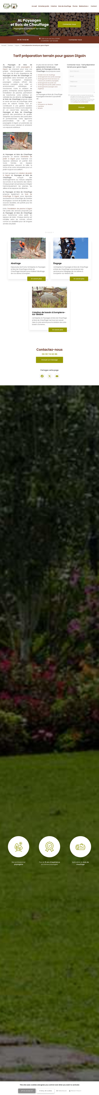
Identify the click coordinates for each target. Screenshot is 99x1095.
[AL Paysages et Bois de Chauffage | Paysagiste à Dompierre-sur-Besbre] (10, 6)
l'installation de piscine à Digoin (19, 208)
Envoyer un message (49, 360)
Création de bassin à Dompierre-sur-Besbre (48, 313)
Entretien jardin (43, 6)
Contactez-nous (69, 24)
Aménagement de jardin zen (47, 83)
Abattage (16, 263)
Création (54, 6)
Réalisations (83, 6)
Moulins (40, 108)
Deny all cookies (46, 1091)
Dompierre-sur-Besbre (45, 104)
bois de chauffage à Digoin (17, 195)
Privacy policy (76, 1091)
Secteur (10, 45)
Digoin (17, 45)
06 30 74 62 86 (23, 40)
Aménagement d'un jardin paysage (49, 77)
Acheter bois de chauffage (46, 75)
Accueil (34, 6)
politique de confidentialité (80, 102)
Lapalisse (41, 106)
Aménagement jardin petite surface (49, 85)
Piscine (75, 6)
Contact (94, 6)
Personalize (62, 1091)
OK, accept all (27, 1091)
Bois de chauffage (64, 6)
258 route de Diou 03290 (50, 40)
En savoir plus (36, 279)
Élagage (57, 263)
